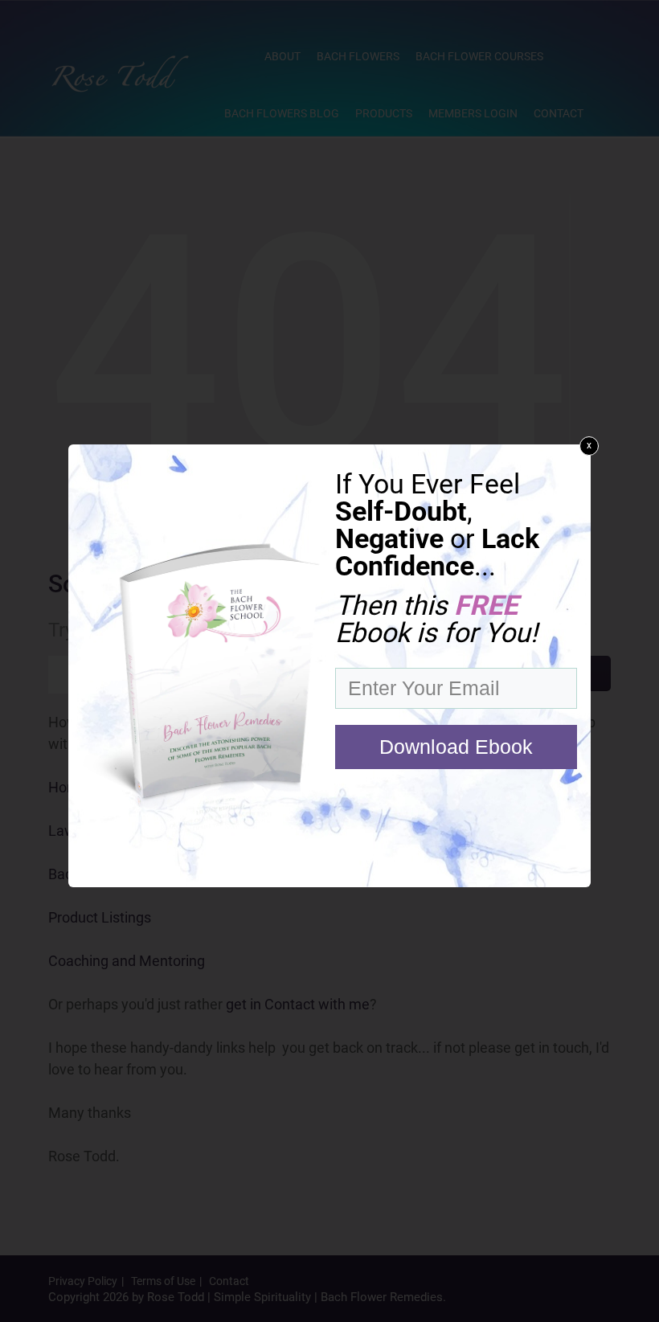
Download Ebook (456, 746)
